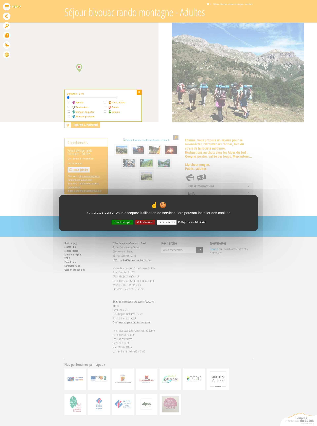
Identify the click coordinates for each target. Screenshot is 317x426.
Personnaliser (166, 222)
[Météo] (6, 45)
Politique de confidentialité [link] (192, 222)
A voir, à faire (118, 102)
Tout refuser (146, 222)
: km (75, 93)
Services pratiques (85, 116)
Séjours (115, 112)
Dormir (115, 107)
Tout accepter (123, 222)
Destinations (81, 107)
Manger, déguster (84, 112)
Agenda (79, 102)
